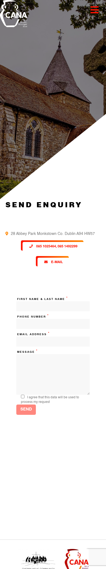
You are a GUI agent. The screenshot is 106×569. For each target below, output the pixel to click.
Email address (33, 334)
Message (27, 351)
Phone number (33, 316)
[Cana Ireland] (12, 14)
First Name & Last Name (42, 298)
